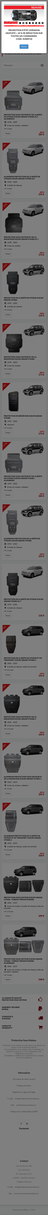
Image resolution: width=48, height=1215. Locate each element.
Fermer (24, 47)
